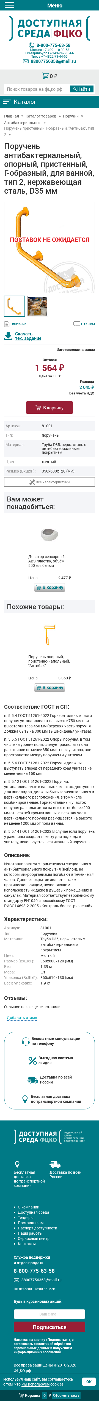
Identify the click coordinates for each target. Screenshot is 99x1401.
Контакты (27, 1243)
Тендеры (26, 1217)
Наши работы (30, 1233)
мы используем (35, 1384)
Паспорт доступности (37, 1228)
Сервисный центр (34, 1238)
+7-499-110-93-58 (56, 49)
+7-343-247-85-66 (61, 53)
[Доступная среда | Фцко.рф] (49, 28)
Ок (89, 1381)
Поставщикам (30, 1222)
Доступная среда (33, 1212)
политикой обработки (53, 1344)
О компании (28, 1207)
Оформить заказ (66, 1395)
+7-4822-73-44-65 (54, 56)
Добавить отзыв (22, 1017)
